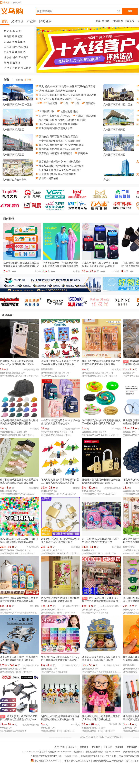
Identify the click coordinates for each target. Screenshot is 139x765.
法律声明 (119, 747)
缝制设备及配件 (62, 169)
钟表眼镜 (15, 62)
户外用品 (15, 68)
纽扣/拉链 (60, 119)
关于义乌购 (60, 747)
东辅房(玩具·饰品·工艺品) (83, 86)
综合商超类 (74, 140)
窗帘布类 (44, 149)
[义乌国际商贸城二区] (118, 93)
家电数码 (9, 36)
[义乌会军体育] (56, 205)
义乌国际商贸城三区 (13, 129)
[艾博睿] (56, 302)
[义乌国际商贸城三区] (18, 118)
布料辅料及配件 (72, 161)
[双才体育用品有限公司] (79, 205)
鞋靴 (6, 62)
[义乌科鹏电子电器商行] (34, 205)
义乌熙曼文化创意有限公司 (53, 373)
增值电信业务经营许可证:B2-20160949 (103, 751)
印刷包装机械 (61, 165)
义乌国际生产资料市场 (14, 179)
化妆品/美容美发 (48, 124)
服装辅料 (82, 119)
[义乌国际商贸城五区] (18, 143)
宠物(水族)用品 (76, 144)
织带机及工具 (46, 169)
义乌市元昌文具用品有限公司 (95, 373)
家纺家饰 (9, 41)
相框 (83, 94)
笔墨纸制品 (66, 111)
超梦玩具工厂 (47, 491)
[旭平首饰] (124, 302)
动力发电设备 (77, 165)
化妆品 (8, 57)
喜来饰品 (127, 373)
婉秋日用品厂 (47, 669)
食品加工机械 (46, 165)
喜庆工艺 (44, 94)
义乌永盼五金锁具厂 (50, 550)
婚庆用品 (54, 144)
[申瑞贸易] (79, 302)
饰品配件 (91, 94)
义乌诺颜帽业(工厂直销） (11, 432)
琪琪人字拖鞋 (6, 491)
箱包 (15, 47)
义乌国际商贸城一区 (13, 104)
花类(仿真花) (51, 86)
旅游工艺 (65, 94)
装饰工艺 (54, 94)
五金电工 (23, 57)
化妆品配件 (90, 115)
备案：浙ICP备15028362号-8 (77, 761)
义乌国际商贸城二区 (114, 104)
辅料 (15, 57)
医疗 (6, 68)
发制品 (63, 144)
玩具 (12, 31)
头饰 (41, 90)
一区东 (28, 104)
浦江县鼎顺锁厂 (89, 491)
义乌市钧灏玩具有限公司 (11, 669)
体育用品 (20, 52)
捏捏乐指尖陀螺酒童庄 (10, 373)
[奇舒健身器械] (34, 194)
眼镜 (75, 111)
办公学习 (44, 115)
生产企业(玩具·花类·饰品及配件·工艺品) (60, 99)
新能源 (19, 36)
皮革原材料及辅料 (48, 178)
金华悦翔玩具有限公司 (92, 432)
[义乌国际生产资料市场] (18, 168)
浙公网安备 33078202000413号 (48, 761)
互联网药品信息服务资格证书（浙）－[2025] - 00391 (54, 756)
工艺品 (8, 47)
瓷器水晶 (75, 94)
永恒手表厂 (128, 728)
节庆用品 (26, 68)
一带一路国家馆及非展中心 (53, 140)
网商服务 (83, 153)
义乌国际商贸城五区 (13, 154)
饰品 (6, 31)
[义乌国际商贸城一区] (18, 93)
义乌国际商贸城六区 (114, 154)
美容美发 (43, 119)
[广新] (124, 194)
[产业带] (118, 168)
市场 (6, 79)
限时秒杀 (8, 218)
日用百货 (54, 136)
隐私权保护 (132, 747)
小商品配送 (66, 153)
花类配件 (64, 86)
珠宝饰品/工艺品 (69, 136)
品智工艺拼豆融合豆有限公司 (13, 550)
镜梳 (51, 119)
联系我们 (96, 747)
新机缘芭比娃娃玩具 (91, 728)
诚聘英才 (84, 747)
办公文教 (9, 52)
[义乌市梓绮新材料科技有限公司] (124, 205)
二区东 (129, 104)
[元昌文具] (79, 194)
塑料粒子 (76, 169)
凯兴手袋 (86, 550)
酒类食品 (44, 136)
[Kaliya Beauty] (101, 302)
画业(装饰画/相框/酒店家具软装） (57, 128)
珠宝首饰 (49, 90)
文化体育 (54, 115)
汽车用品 (23, 47)
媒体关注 (72, 747)
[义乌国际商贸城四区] (118, 118)
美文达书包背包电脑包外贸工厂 (55, 432)
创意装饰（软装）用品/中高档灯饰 (57, 174)
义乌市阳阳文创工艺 (50, 609)
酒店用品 (75, 149)
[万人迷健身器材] (101, 205)
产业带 (107, 179)
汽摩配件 (54, 153)
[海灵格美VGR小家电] (56, 194)
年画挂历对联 (47, 111)
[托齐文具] (11, 194)
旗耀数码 (127, 432)
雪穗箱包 (4, 609)
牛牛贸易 (4, 728)
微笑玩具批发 (129, 609)
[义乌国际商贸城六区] (118, 143)
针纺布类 (54, 149)
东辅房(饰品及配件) (65, 90)
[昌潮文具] (11, 205)
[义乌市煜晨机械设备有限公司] (34, 302)
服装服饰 (20, 41)
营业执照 (78, 751)
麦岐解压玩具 (88, 669)
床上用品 (44, 144)
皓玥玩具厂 (46, 728)
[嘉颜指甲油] (101, 194)
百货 (18, 31)
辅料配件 (71, 119)
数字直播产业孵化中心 (51, 161)
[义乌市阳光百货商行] (11, 302)
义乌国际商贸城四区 (114, 129)
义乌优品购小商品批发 (92, 609)
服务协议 (108, 747)
